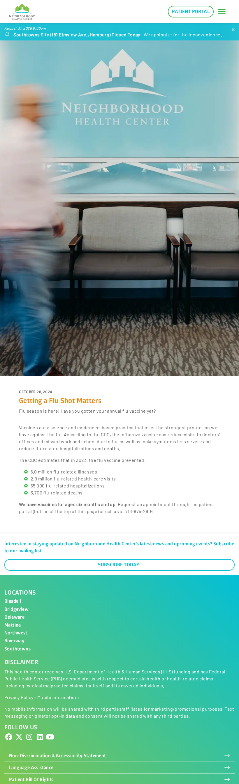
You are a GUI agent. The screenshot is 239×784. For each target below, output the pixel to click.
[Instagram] (29, 738)
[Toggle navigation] (222, 11)
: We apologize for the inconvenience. (117, 34)
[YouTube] (50, 738)
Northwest (15, 633)
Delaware (14, 617)
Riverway (14, 641)
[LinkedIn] (39, 738)
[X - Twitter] (19, 738)
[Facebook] (8, 738)
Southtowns (17, 649)
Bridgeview (16, 609)
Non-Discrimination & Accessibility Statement (57, 756)
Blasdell (12, 601)
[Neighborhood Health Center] (22, 11)
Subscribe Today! (119, 565)
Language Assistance (31, 768)
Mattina (12, 625)
